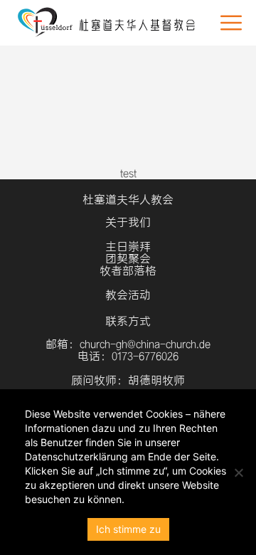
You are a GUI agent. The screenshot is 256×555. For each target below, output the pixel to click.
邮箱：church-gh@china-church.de (128, 344)
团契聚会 (128, 259)
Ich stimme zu (128, 529)
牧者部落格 (128, 271)
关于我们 (128, 222)
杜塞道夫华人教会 (128, 200)
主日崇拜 (128, 246)
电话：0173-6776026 (128, 356)
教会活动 (128, 295)
